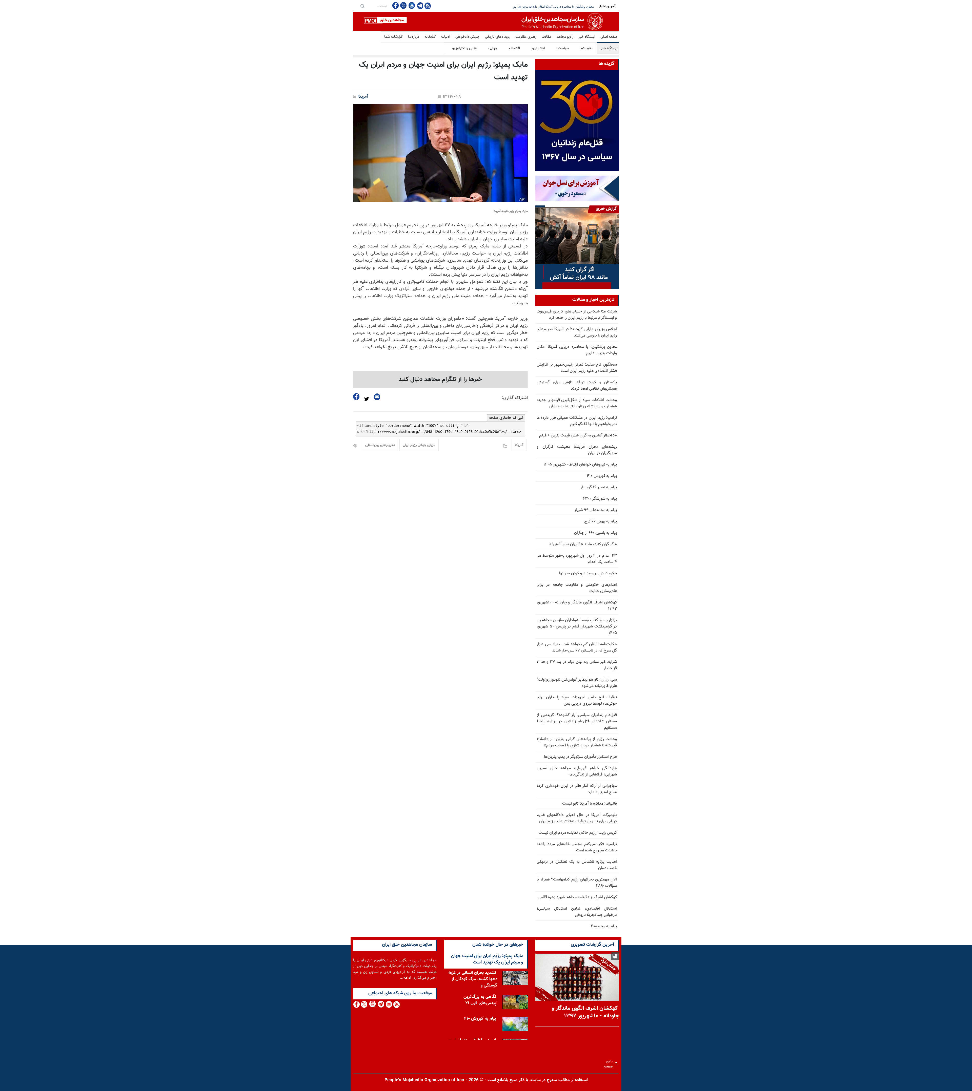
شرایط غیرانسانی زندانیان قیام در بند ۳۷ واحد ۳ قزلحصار (577, 665)
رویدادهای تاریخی (497, 37)
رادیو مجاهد (565, 37)
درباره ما (413, 37)
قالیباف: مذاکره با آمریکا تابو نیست (589, 804)
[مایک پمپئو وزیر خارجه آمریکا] (440, 153)
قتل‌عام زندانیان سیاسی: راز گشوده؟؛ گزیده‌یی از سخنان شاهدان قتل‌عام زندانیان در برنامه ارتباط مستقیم (577, 721)
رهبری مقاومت (525, 37)
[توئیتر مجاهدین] (403, 5)
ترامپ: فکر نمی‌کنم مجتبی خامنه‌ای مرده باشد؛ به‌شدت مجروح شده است (577, 847)
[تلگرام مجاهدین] (419, 5)
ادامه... (405, 978)
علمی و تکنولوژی (464, 48)
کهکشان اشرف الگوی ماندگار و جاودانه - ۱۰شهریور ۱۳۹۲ (577, 605)
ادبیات (445, 37)
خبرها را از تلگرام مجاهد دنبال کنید (440, 379)
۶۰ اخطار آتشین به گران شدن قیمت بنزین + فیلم (578, 435)
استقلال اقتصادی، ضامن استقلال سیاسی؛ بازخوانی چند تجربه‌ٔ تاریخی (577, 912)
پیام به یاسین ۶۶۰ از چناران (595, 533)
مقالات (546, 37)
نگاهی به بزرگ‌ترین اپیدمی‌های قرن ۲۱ (480, 1000)
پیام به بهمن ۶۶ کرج (600, 521)
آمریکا (363, 96)
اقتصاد (514, 48)
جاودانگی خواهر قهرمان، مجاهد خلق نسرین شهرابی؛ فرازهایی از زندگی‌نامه (577, 771)
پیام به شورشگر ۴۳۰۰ (599, 499)
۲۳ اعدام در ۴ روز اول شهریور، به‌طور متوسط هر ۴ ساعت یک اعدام (577, 559)
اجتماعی (538, 48)
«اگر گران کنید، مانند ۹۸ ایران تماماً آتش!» (583, 544)
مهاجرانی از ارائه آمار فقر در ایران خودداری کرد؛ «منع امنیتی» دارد (577, 789)
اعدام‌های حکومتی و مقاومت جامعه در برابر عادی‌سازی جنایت (577, 588)
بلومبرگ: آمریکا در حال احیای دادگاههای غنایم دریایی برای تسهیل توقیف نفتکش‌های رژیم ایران (577, 818)
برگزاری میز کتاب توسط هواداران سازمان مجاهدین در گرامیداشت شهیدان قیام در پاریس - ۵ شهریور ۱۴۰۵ (577, 626)
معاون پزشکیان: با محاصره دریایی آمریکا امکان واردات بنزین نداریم (577, 350)
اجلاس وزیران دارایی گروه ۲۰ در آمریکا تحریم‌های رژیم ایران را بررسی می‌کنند (577, 332)
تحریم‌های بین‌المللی (380, 445)
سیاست (562, 48)
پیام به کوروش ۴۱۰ (602, 476)
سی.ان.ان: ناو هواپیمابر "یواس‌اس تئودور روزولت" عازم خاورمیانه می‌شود (577, 683)
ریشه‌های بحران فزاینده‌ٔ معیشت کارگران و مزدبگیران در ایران (577, 450)
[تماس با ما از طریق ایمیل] (388, 1004)
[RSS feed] (427, 5)
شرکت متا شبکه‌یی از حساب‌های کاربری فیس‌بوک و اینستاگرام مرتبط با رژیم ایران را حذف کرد (577, 314)
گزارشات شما (393, 37)
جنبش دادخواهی (467, 37)
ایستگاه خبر (587, 37)
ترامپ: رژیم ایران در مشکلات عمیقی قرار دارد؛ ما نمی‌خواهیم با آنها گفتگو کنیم (577, 421)
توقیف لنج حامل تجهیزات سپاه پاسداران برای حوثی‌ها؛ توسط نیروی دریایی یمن (577, 700)
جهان (492, 48)
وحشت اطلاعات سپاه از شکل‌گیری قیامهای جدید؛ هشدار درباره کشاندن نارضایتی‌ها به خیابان (577, 403)
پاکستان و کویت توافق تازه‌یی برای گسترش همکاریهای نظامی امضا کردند (577, 385)
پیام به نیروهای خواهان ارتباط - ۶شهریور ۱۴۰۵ (580, 464)
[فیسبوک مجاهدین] (395, 5)
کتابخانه (430, 37)
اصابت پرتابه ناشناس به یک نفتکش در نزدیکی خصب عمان (577, 865)
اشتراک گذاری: (515, 398)
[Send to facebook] (356, 396)
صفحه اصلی (608, 37)
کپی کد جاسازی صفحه (506, 418)
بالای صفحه (609, 1062)
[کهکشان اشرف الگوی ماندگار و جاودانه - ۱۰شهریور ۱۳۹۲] (577, 977)
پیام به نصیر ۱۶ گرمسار (599, 487)
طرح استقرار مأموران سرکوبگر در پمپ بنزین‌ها (580, 757)
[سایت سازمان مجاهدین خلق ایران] (486, 21)
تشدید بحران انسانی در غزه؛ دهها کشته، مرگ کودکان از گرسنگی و (472, 979)
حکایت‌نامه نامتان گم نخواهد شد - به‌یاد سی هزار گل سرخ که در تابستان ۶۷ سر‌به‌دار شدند (577, 647)
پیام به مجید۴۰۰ (604, 926)
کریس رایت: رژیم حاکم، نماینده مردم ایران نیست (577, 833)
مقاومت (586, 48)
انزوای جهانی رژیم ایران (419, 445)
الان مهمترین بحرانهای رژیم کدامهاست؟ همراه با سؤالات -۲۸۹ (577, 882)
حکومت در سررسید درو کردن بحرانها (588, 573)
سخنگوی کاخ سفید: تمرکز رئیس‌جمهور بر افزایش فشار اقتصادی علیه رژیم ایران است (543, 7)
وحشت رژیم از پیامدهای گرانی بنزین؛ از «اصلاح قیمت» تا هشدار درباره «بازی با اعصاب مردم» (577, 742)
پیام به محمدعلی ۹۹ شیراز (595, 510)
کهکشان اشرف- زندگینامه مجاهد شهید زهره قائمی (577, 897)
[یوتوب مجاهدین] (411, 5)
